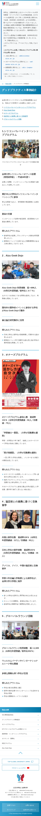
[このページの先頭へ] (20, 753)
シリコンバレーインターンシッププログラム (20, 107)
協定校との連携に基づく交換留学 (16, 116)
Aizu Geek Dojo (9, 110)
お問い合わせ (30, 805)
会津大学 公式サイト (29, 810)
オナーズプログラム (11, 113)
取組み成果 (8, 83)
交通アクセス (11, 805)
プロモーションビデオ (19, 768)
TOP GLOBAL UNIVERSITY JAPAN (19, 761)
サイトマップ (11, 810)
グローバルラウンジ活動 (12, 119)
